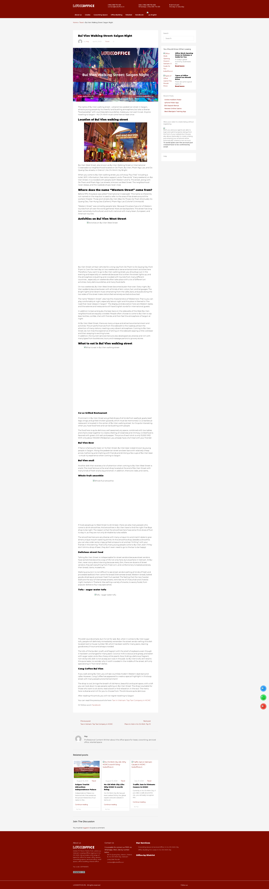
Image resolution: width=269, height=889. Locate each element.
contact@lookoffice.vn (115, 862)
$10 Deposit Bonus (171, 106)
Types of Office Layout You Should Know (183, 77)
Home (75, 22)
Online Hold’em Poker (172, 100)
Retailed (129, 15)
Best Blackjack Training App (175, 111)
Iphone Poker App (171, 103)
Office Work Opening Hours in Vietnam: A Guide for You (184, 55)
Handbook (139, 15)
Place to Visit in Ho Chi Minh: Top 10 (138, 724)
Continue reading (81, 805)
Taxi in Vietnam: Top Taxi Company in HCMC (131, 700)
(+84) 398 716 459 (113, 859)
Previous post (85, 721)
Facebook (96, 705)
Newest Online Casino (173, 108)
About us (78, 15)
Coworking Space (100, 15)
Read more (180, 66)
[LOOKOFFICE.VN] (79, 872)
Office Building (116, 15)
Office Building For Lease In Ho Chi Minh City (154, 850)
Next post (147, 721)
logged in (86, 828)
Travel (81, 22)
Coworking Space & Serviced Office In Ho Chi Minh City (158, 847)
